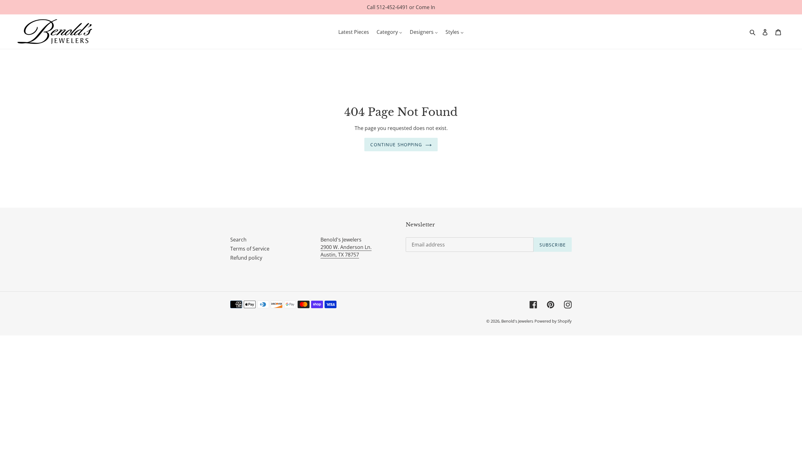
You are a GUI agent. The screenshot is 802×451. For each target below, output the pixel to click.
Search (238, 239)
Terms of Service (249, 248)
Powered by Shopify (553, 321)
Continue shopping (396, 145)
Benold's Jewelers (517, 321)
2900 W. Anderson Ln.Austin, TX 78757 (346, 251)
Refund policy (246, 257)
